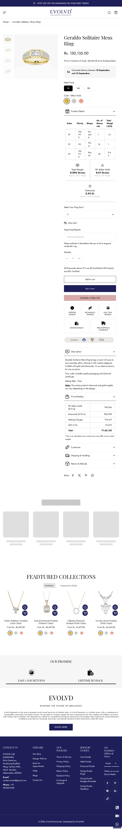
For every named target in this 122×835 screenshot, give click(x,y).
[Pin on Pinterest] (86, 475)
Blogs (35, 775)
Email (108, 763)
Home (6, 21)
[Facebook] (107, 783)
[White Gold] (74, 101)
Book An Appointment (38, 765)
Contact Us (37, 780)
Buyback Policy (63, 775)
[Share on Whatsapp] (92, 475)
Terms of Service (64, 757)
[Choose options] (25, 613)
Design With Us (40, 758)
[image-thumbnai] (8, 39)
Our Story (37, 754)
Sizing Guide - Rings (86, 772)
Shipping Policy (64, 766)
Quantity (67, 252)
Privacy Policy (63, 761)
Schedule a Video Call (90, 297)
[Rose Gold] (81, 101)
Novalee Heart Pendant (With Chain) (106, 622)
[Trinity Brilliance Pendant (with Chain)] (16, 604)
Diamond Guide (87, 766)
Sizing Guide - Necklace (86, 787)
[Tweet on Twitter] (79, 475)
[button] (90, 279)
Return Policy (62, 771)
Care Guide (85, 757)
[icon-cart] (115, 12)
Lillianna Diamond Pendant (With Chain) (76, 622)
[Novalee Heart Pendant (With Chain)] (106, 604)
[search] (109, 12)
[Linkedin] (115, 791)
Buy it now (90, 288)
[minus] (67, 258)
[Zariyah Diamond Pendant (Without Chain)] (46, 604)
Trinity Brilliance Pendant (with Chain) (16, 622)
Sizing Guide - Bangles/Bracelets (87, 780)
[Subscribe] (115, 763)
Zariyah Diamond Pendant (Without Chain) (46, 622)
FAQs (35, 770)
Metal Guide (85, 761)
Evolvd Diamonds (54, 821)
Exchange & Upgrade (62, 782)
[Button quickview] (25, 607)
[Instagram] (107, 791)
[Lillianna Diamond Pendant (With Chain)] (76, 604)
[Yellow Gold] (67, 101)
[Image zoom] (36, 56)
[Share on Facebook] (73, 475)
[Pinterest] (115, 783)
